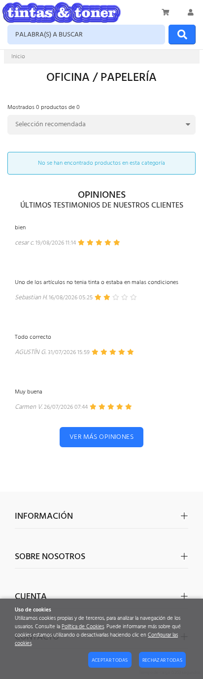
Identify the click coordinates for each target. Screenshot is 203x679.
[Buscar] (182, 34)
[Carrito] (166, 12)
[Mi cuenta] (190, 12)
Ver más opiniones (101, 437)
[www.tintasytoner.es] (61, 12)
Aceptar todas (110, 660)
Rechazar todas (162, 660)
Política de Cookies (83, 627)
